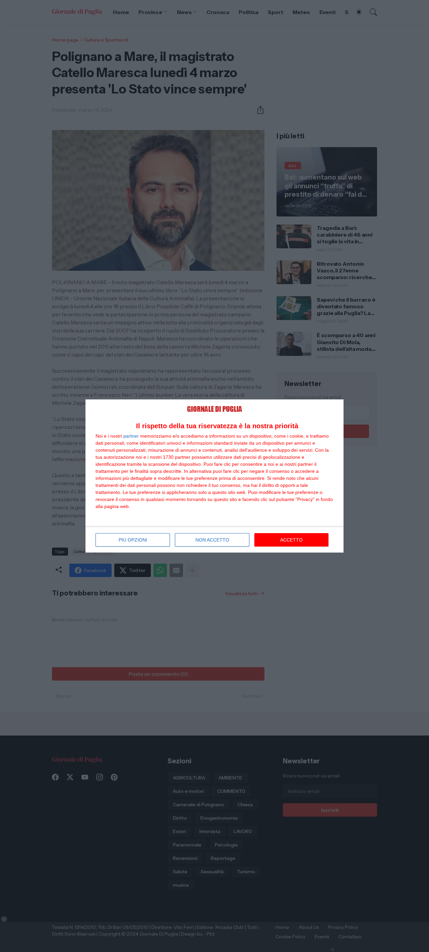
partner (131, 436)
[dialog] (214, 476)
